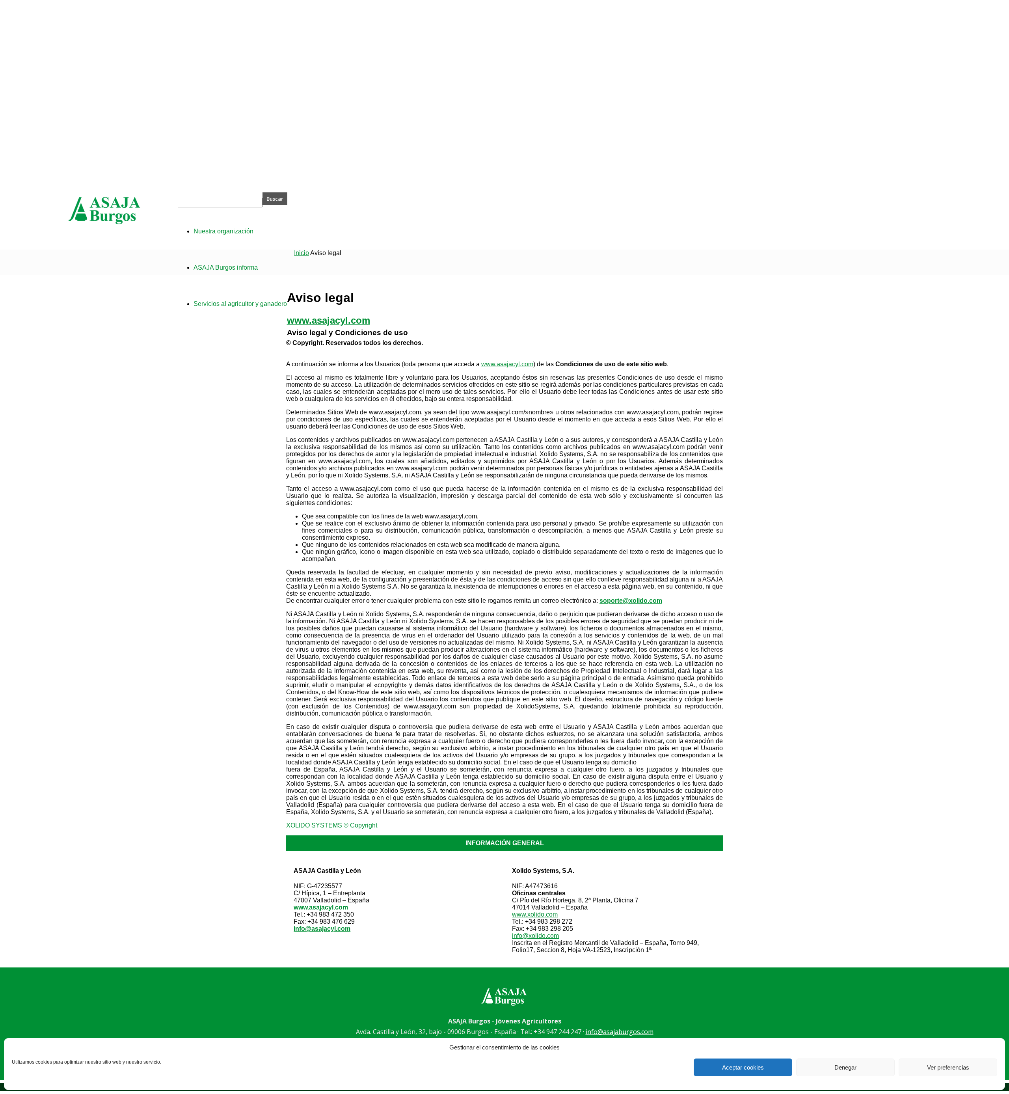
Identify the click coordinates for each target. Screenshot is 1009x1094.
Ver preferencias (948, 1067)
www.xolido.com (535, 914)
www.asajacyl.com (507, 364)
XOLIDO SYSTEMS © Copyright (331, 825)
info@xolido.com (535, 935)
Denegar (845, 1067)
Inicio (301, 253)
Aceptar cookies (743, 1067)
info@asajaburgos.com (619, 1031)
